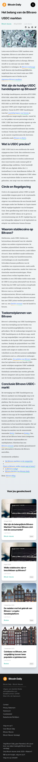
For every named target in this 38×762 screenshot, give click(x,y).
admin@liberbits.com (10, 691)
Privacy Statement (9, 708)
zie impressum (15, 696)
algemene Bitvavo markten (12, 79)
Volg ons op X (7, 726)
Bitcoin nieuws (9, 536)
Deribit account (16, 304)
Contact (5, 705)
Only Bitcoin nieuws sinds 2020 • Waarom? (17, 751)
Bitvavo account (7, 446)
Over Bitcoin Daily (9, 729)
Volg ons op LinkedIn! (10, 758)
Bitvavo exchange (28, 67)
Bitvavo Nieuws (8, 732)
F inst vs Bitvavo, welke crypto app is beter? (19, 466)
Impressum (7, 711)
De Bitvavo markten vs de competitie (19, 461)
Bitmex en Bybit (20, 138)
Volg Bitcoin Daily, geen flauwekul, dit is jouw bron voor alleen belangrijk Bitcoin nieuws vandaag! (18, 746)
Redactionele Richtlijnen (11, 717)
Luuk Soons (28, 24)
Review (6, 620)
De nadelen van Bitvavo (21, 359)
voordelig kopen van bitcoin (18, 113)
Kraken (27, 433)
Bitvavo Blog (10, 476)
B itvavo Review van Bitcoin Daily (17, 471)
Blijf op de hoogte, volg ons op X (14, 755)
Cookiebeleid (7, 714)
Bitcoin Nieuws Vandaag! (11, 735)
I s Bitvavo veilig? (11, 469)
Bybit (12, 433)
